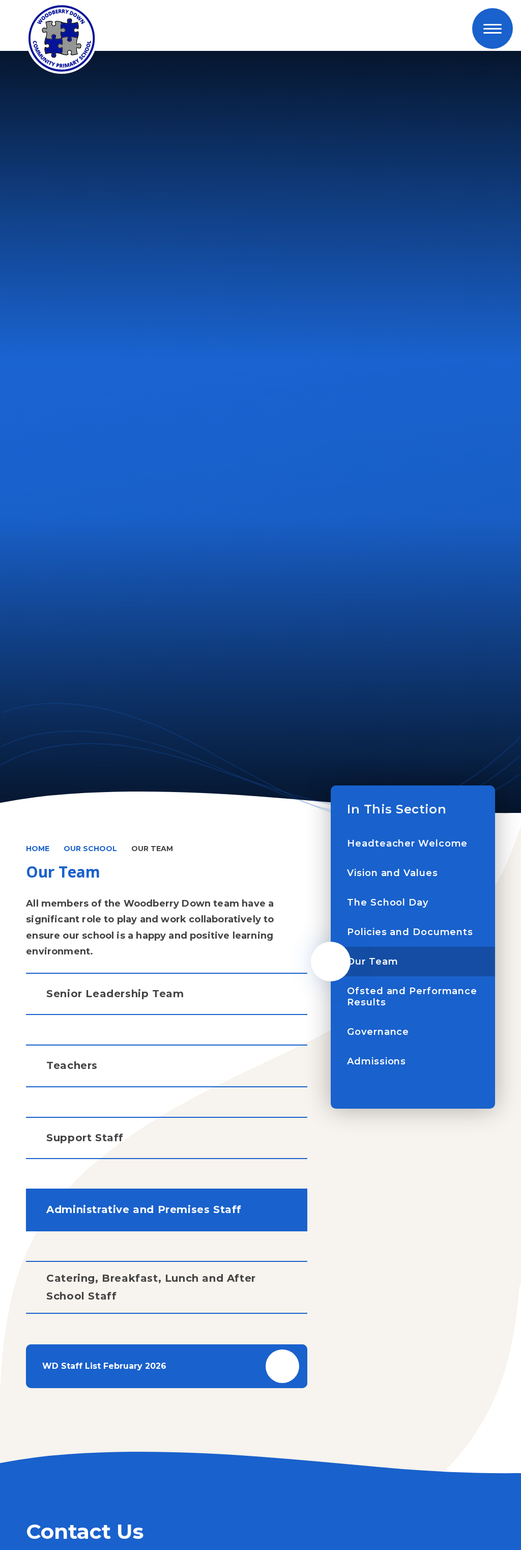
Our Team (152, 848)
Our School (90, 848)
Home (37, 848)
